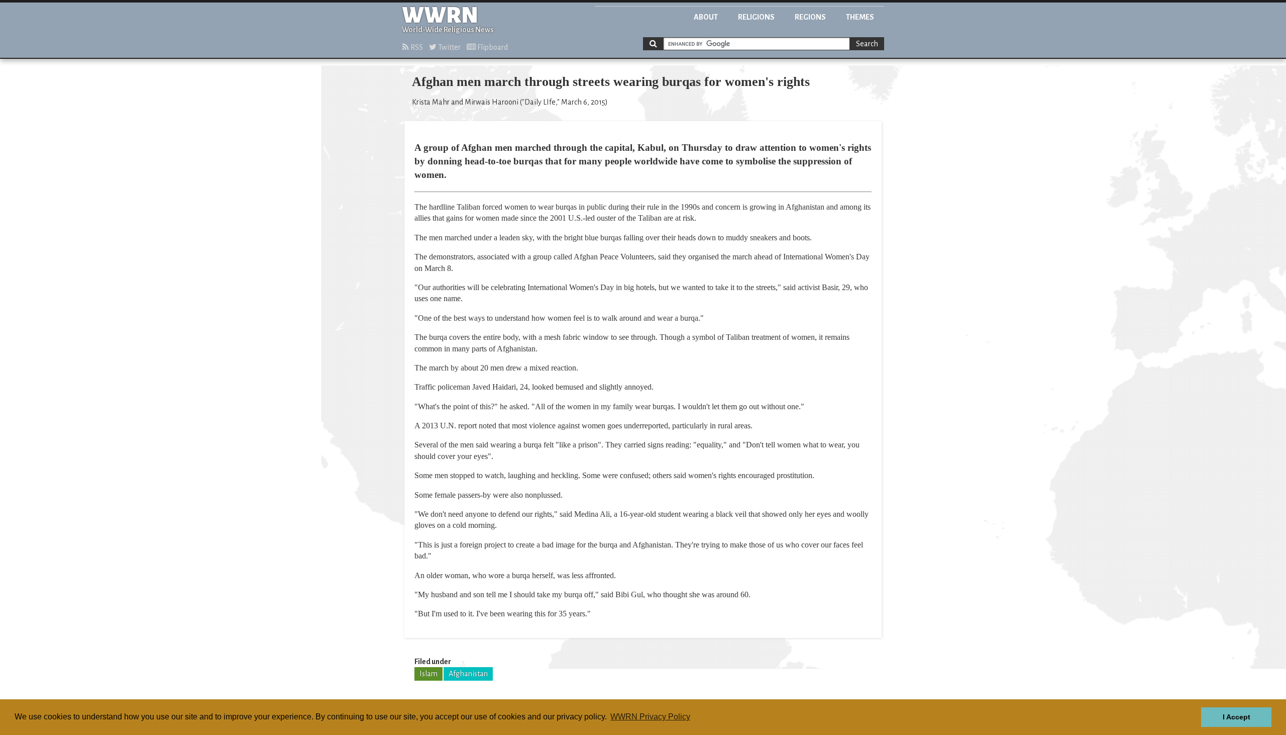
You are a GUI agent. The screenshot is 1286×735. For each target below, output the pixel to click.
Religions (756, 17)
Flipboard (492, 47)
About (706, 17)
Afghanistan (468, 674)
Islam (428, 674)
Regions (810, 17)
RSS (416, 47)
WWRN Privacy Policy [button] (650, 716)
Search (867, 44)
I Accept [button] (1236, 717)
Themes (860, 17)
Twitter (449, 47)
